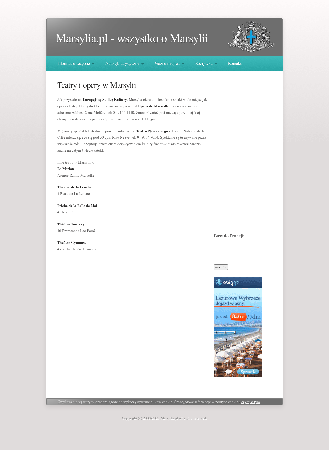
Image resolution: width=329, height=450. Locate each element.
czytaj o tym (250, 401)
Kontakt (234, 63)
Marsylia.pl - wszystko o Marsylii (132, 37)
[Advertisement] (245, 154)
